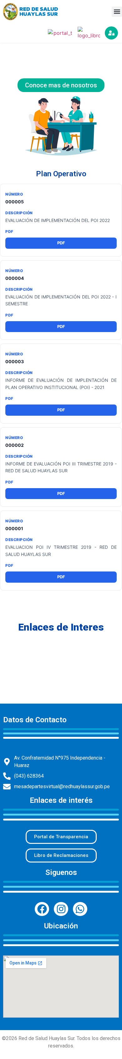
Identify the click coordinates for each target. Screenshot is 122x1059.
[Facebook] (42, 909)
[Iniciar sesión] (111, 32)
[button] (117, 12)
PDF (61, 242)
